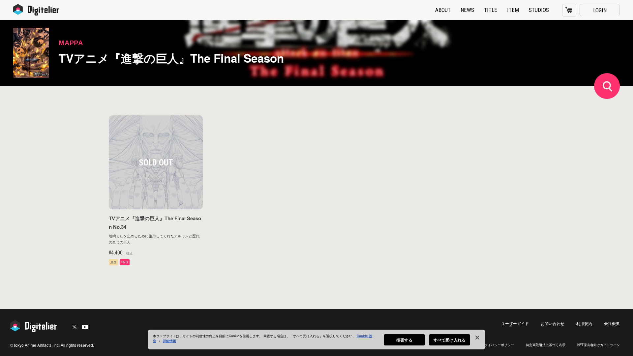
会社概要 (612, 323)
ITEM (513, 10)
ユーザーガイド (515, 323)
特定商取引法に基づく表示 (545, 344)
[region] (316, 339)
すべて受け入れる (450, 340)
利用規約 (584, 323)
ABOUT (443, 10)
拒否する (404, 340)
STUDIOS (539, 10)
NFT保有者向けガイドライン (598, 344)
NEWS (467, 10)
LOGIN (600, 10)
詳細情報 (169, 341)
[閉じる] (477, 337)
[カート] (569, 10)
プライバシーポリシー (497, 344)
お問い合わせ (552, 323)
